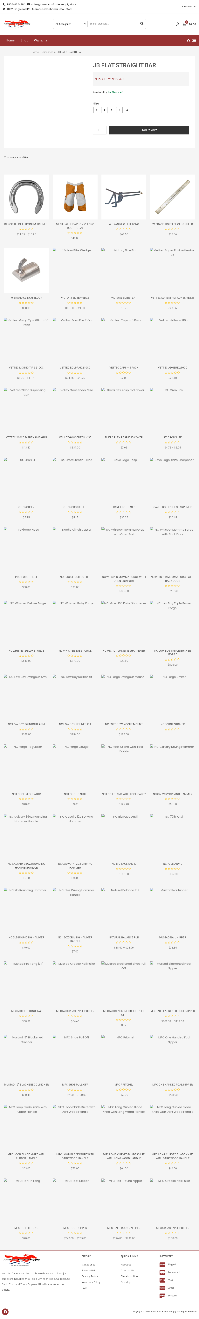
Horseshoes (48, 52)
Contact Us (189, 6)
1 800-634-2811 (15, 4)
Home (10, 40)
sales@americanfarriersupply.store (53, 4)
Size (96, 103)
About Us (126, 1264)
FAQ (84, 1288)
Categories (88, 1264)
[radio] (97, 110)
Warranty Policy (91, 1282)
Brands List (88, 1270)
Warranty (40, 40)
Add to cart (149, 130)
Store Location (129, 1276)
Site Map (126, 1282)
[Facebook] (5, 1311)
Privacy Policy (90, 1276)
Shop (24, 40)
